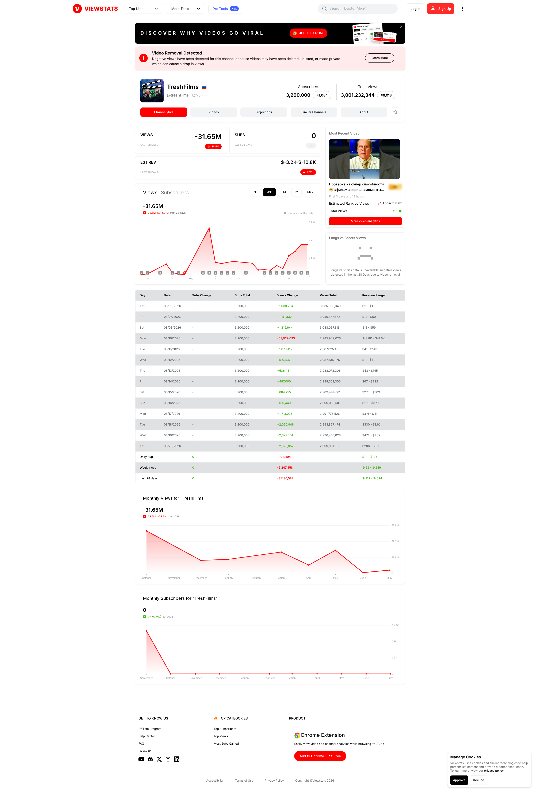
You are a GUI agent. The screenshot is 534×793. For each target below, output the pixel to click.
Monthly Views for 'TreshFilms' (174, 498)
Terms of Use (244, 780)
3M (284, 192)
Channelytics (163, 112)
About (364, 112)
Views (150, 192)
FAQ (141, 743)
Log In (415, 9)
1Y (296, 192)
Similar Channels (313, 112)
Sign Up (444, 9)
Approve (459, 780)
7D (255, 192)
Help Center (146, 736)
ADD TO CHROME (311, 33)
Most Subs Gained (226, 743)
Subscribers (175, 192)
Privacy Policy (274, 780)
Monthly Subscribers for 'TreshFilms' (180, 598)
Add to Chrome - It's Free (320, 756)
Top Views (221, 736)
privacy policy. (494, 771)
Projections (263, 112)
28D (269, 192)
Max (310, 192)
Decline (478, 780)
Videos (214, 112)
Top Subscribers (225, 729)
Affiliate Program (149, 729)
